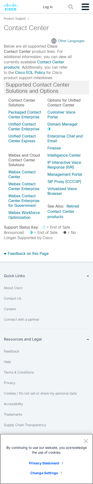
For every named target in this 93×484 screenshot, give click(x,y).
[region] (46, 459)
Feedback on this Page (28, 254)
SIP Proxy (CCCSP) (64, 182)
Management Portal (64, 174)
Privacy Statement (44, 463)
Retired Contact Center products (63, 211)
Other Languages (71, 41)
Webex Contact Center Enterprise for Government (23, 201)
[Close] (85, 441)
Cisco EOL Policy (30, 73)
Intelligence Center (64, 155)
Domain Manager (62, 124)
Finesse (54, 148)
